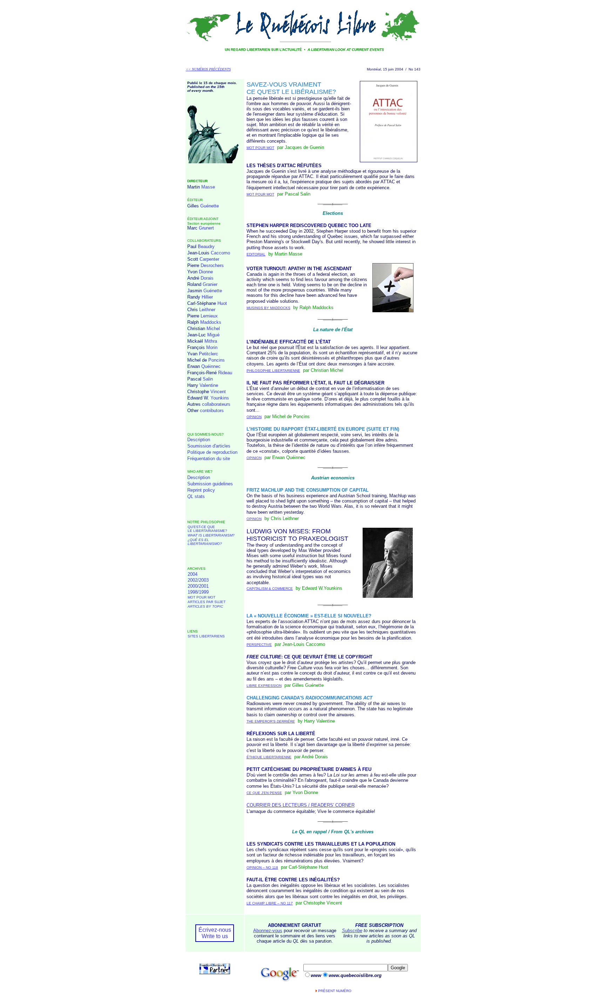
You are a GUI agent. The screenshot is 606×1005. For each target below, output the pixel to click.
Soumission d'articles (208, 446)
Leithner (207, 309)
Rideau (225, 372)
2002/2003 (198, 580)
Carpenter (209, 259)
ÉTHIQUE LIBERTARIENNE (269, 757)
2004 (192, 574)
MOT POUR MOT (201, 597)
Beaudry (206, 246)
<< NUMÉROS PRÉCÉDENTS (208, 69)
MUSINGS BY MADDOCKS (268, 308)
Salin (208, 379)
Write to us (215, 936)
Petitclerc (208, 353)
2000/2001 (198, 586)
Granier (210, 284)
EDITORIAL (256, 254)
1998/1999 (198, 592)
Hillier (207, 297)
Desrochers (212, 265)
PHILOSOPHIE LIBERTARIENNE (273, 370)
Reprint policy (201, 490)
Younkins (219, 398)
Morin (211, 347)
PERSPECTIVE (259, 645)
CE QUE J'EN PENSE (264, 793)
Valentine (209, 385)
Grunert (206, 228)
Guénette (209, 205)
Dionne (206, 271)
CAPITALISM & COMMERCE (270, 588)
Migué (213, 334)
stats (196, 496)
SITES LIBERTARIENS (206, 636)
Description (198, 439)
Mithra (210, 341)
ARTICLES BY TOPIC (205, 606)
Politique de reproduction (212, 452)
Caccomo (220, 252)
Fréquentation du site (208, 458)
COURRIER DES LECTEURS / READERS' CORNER (301, 805)
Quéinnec (211, 366)
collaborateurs (216, 404)
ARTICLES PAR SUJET (206, 602)
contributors (212, 410)
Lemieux (209, 316)
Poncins (216, 360)
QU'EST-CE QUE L (207, 529)
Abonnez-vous (267, 930)
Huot (222, 303)
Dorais (207, 278)
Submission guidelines (210, 483)
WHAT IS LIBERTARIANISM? (211, 535)
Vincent (218, 391)
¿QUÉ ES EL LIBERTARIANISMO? (205, 542)
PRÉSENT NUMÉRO (334, 991)
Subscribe (352, 930)
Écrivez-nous (214, 930)
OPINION (254, 417)
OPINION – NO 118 (262, 867)
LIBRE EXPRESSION (264, 686)
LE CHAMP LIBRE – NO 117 (270, 903)
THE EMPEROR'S (271, 721)
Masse (208, 187)
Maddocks (210, 322)
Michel (213, 328)
